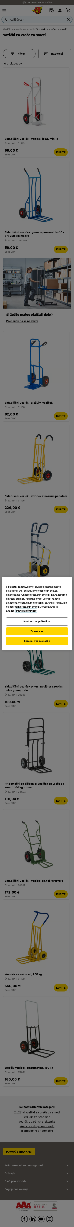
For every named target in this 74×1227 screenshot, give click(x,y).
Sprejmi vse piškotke (37, 641)
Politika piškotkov (26, 610)
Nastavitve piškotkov (37, 621)
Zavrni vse (37, 631)
